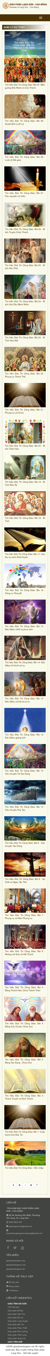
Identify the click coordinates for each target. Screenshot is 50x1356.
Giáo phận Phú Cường (18, 1331)
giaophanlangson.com (16, 1265)
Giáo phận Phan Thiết (17, 1328)
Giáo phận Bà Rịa (15, 1310)
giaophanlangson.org (15, 1260)
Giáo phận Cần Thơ (16, 1314)
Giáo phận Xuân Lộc (17, 1338)
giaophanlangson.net (15, 1269)
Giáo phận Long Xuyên (18, 1321)
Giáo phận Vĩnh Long (17, 1335)
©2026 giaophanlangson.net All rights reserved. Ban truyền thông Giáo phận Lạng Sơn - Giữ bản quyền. (25, 1350)
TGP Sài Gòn (13, 1307)
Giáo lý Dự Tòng (14, 27)
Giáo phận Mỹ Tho (16, 1324)
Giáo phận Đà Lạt (15, 1317)
